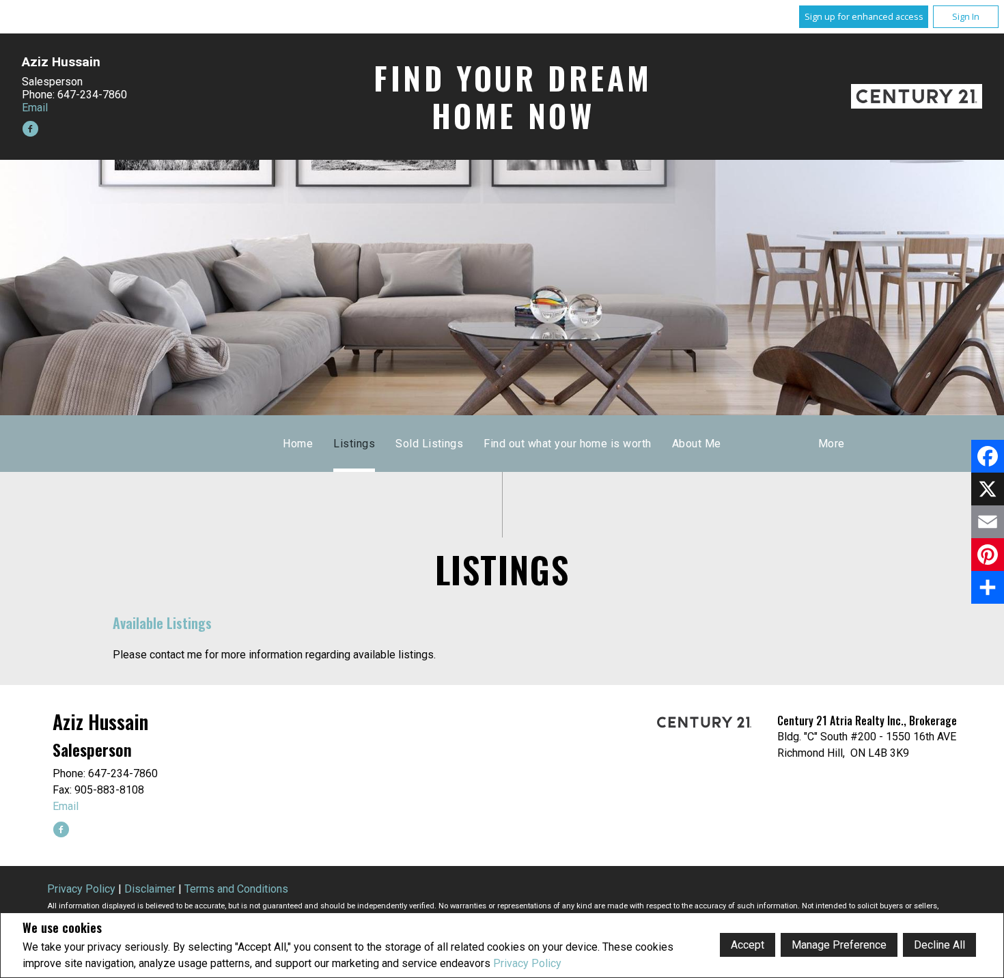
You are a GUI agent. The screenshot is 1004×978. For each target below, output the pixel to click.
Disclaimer (150, 888)
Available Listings (162, 623)
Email (35, 107)
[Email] (987, 521)
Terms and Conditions (236, 888)
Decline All (939, 944)
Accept (747, 944)
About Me (696, 443)
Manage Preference (839, 944)
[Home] (916, 96)
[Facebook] (987, 456)
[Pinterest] (987, 554)
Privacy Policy (527, 963)
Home (298, 443)
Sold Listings (429, 443)
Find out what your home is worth (567, 443)
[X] (987, 489)
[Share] (987, 587)
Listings (354, 443)
